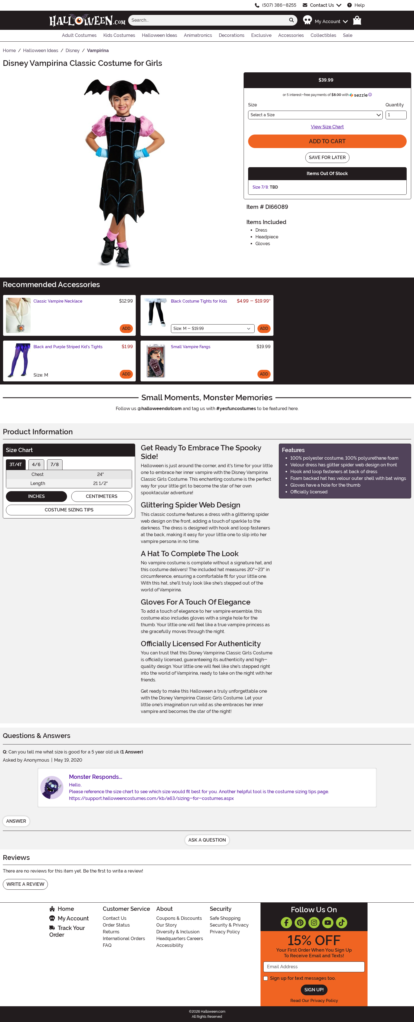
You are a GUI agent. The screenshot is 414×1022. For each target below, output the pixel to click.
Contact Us (322, 5)
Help (360, 5)
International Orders (124, 938)
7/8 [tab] (55, 464)
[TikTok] (341, 922)
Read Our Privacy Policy (314, 1000)
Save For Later (327, 157)
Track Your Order (67, 931)
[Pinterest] (300, 922)
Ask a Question (207, 840)
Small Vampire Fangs (190, 347)
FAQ (107, 945)
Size (252, 105)
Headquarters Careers (179, 938)
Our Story (166, 925)
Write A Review (25, 884)
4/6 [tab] (36, 464)
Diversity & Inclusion (177, 931)
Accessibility (169, 945)
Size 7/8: (261, 187)
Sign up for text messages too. (303, 978)
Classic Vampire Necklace (58, 301)
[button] (325, 20)
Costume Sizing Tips (69, 510)
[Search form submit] (291, 20)
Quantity (395, 105)
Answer (16, 821)
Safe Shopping (225, 918)
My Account (73, 918)
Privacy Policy (225, 931)
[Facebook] (286, 922)
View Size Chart (327, 126)
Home (66, 908)
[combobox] (207, 20)
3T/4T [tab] (16, 464)
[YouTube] (327, 922)
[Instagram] (314, 922)
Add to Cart (327, 141)
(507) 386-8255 (279, 5)
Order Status (116, 925)
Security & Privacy (229, 925)
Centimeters (101, 496)
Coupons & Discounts (179, 918)
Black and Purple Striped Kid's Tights (68, 347)
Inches (36, 496)
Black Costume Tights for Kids (199, 301)
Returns (111, 931)
